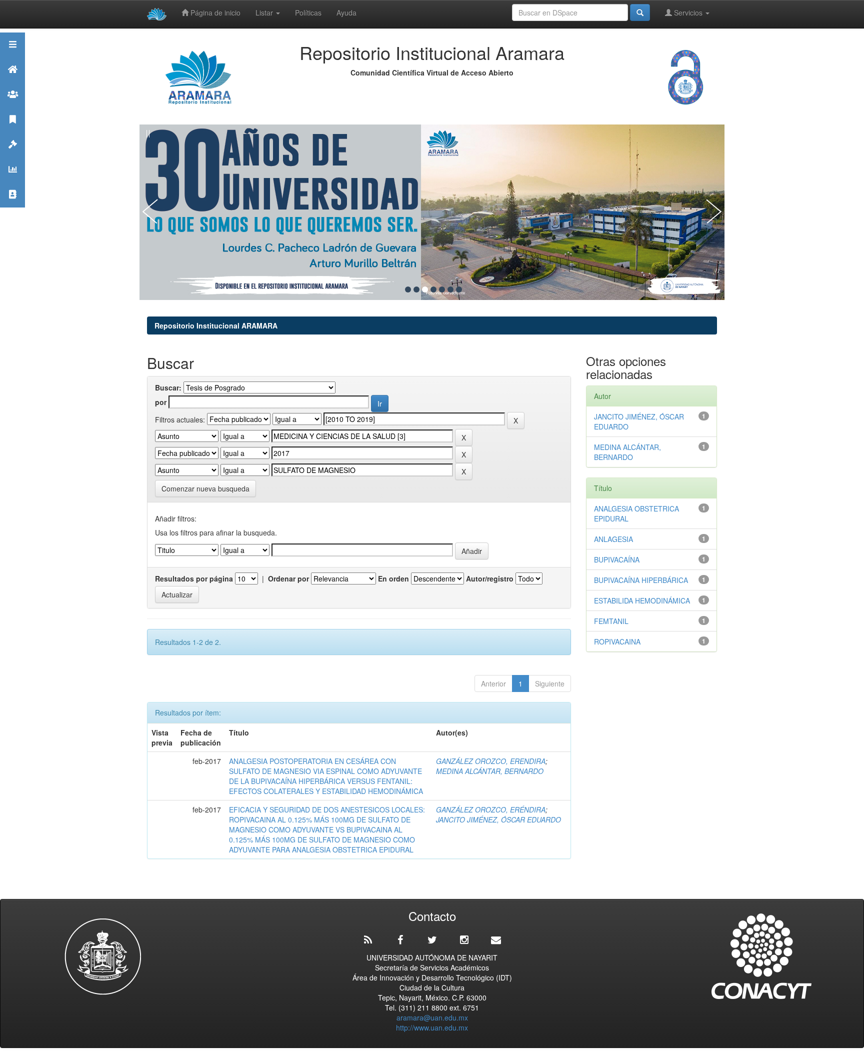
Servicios (688, 13)
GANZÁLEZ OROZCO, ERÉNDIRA (491, 809)
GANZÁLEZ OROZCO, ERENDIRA (491, 761)
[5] (442, 289)
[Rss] (368, 940)
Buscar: (168, 387)
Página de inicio (214, 13)
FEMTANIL (611, 621)
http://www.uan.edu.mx (432, 1027)
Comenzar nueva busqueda (206, 489)
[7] (459, 289)
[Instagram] (464, 940)
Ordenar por (288, 579)
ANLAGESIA (613, 539)
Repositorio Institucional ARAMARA (216, 325)
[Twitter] (432, 940)
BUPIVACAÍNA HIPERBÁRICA (641, 580)
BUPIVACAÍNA (617, 559)
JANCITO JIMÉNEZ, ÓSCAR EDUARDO (498, 819)
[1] (408, 289)
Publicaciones (12, 131)
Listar (265, 13)
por (160, 402)
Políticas (308, 13)
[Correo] (496, 940)
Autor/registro (490, 579)
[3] (425, 289)
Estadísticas (12, 181)
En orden (393, 579)
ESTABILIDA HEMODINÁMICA (642, 601)
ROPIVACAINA (617, 641)
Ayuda (346, 13)
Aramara (12, 81)
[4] (433, 289)
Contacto (12, 207)
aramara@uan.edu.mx (432, 1017)
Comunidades (12, 107)
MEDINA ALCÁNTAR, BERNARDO (490, 771)
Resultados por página (194, 579)
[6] (451, 289)
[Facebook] (400, 940)
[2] (417, 289)
